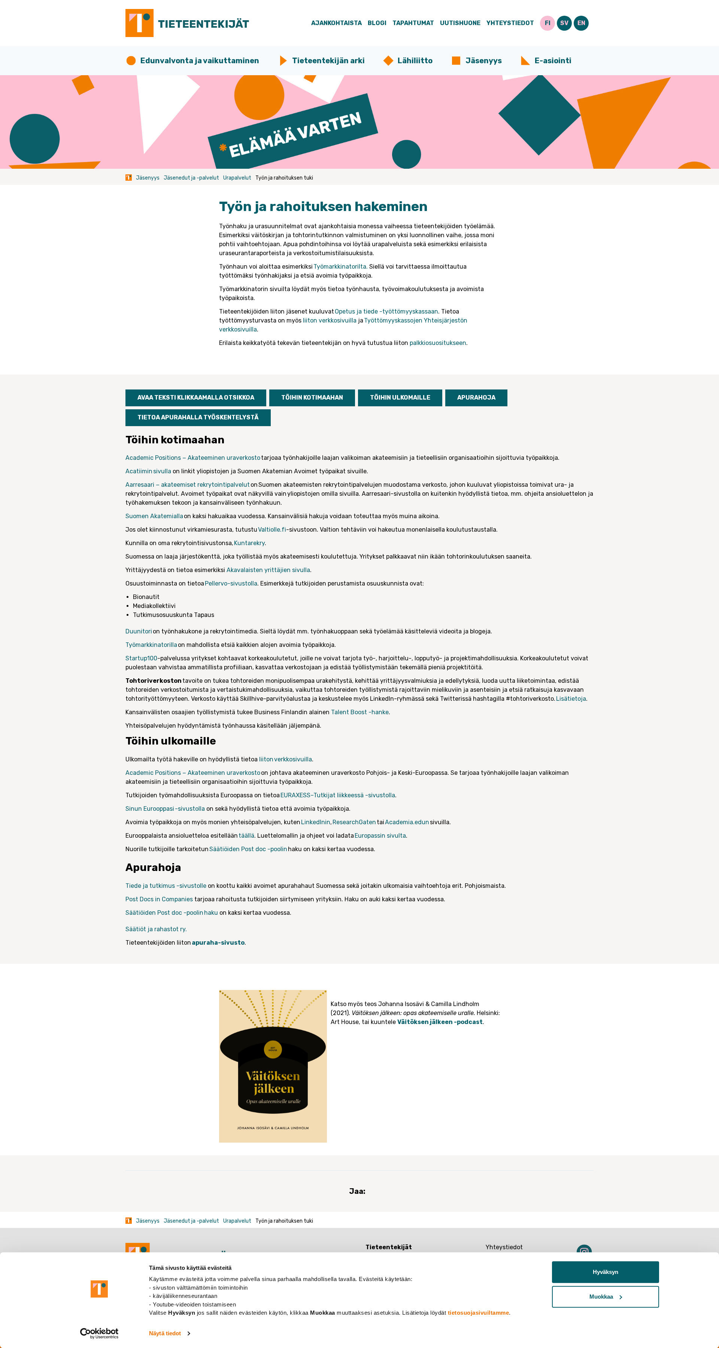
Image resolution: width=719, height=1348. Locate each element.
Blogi (377, 23)
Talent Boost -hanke (360, 712)
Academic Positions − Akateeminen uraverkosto (192, 457)
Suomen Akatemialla (154, 516)
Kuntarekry (249, 543)
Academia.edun (407, 822)
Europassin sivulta (380, 835)
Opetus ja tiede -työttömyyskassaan (386, 311)
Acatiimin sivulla (148, 471)
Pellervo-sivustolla (231, 583)
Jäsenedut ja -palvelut (191, 178)
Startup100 (141, 658)
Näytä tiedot (165, 1333)
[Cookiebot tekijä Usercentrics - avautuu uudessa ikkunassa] (99, 1333)
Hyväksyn (605, 1272)
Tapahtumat (413, 23)
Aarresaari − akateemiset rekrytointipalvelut (187, 484)
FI (547, 23)
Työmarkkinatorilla (151, 644)
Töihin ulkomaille (400, 397)
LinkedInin (315, 822)
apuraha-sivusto (218, 942)
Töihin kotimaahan (312, 397)
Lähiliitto (415, 60)
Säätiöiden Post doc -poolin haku (171, 912)
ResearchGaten (354, 822)
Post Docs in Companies (159, 899)
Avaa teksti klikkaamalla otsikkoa (195, 397)
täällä (246, 835)
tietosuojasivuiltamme (478, 1312)
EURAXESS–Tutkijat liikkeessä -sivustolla (337, 795)
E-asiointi (553, 60)
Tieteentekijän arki (328, 60)
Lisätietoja (570, 698)
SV (564, 23)
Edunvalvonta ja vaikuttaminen (199, 60)
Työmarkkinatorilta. (340, 266)
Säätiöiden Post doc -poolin (248, 849)
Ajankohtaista (336, 23)
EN (581, 23)
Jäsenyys (483, 60)
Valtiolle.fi (272, 529)
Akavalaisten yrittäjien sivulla (268, 570)
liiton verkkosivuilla (330, 320)
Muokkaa (601, 1296)
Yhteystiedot (510, 23)
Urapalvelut (237, 178)
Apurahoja (476, 397)
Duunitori (138, 631)
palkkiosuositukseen (438, 342)
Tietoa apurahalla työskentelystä (198, 417)
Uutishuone (460, 23)
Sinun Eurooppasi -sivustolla (165, 808)
